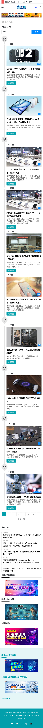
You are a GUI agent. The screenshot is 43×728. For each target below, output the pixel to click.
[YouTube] (16, 723)
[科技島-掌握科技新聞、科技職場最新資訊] (21, 7)
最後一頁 (21, 519)
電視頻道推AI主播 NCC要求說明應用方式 (23, 496)
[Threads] (31, 723)
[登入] (35, 8)
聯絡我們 (18, 715)
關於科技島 (8, 715)
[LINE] (26, 723)
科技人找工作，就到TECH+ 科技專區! (20, 1)
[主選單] (3, 8)
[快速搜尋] (41, 8)
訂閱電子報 (21, 718)
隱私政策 (26, 715)
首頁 (4, 22)
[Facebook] (12, 723)
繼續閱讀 (11, 83)
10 (33, 514)
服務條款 (35, 715)
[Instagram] (21, 723)
